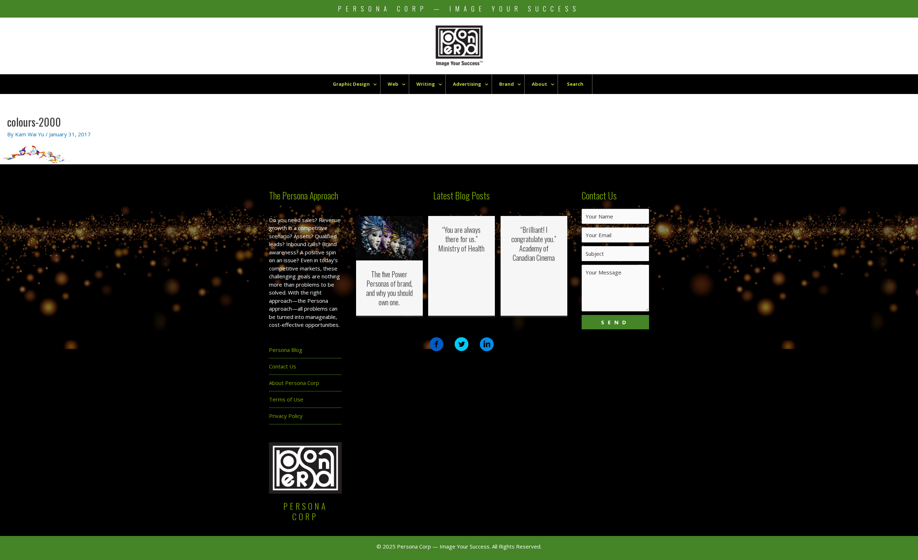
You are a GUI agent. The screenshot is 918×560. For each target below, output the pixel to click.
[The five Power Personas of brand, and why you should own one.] (389, 237)
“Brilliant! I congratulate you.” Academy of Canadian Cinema (533, 243)
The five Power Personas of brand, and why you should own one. (389, 288)
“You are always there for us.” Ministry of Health (461, 239)
